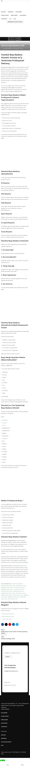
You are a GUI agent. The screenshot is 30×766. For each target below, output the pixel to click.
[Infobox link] (15, 379)
